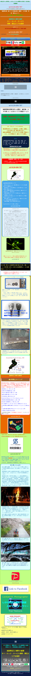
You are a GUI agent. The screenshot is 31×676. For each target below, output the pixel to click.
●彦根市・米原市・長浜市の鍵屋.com (9, 632)
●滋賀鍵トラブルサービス (7, 634)
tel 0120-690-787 (15, 259)
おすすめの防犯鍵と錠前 (15, 75)
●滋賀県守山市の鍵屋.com (7, 630)
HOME (2, 90)
